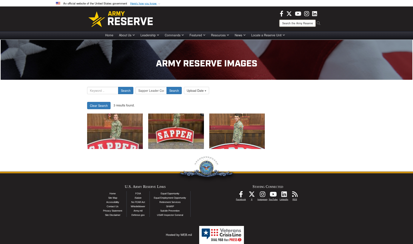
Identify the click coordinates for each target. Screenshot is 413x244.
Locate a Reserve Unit (266, 35)
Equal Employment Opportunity (170, 197)
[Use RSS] (294, 195)
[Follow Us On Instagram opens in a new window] (262, 195)
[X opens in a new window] (289, 13)
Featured (196, 35)
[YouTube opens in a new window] (298, 13)
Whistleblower (138, 206)
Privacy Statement (112, 210)
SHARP (170, 206)
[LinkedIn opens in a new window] (314, 13)
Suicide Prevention (170, 210)
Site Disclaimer (112, 215)
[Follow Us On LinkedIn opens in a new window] (284, 195)
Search (126, 90)
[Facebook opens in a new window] (281, 13)
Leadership (148, 35)
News (238, 35)
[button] (145, 3)
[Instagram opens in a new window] (306, 13)
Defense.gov (138, 215)
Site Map (112, 197)
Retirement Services (170, 202)
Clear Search (99, 105)
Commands (172, 35)
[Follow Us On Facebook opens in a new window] (241, 195)
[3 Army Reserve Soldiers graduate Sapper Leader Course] (115, 131)
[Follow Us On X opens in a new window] (251, 195)
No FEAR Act (138, 202)
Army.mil (138, 210)
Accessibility (112, 202)
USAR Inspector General (170, 215)
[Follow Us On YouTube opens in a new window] (273, 195)
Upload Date (196, 90)
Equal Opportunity (170, 193)
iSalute (138, 197)
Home (109, 35)
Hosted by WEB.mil (179, 234)
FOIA (138, 193)
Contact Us (113, 206)
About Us (125, 35)
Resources (218, 35)
